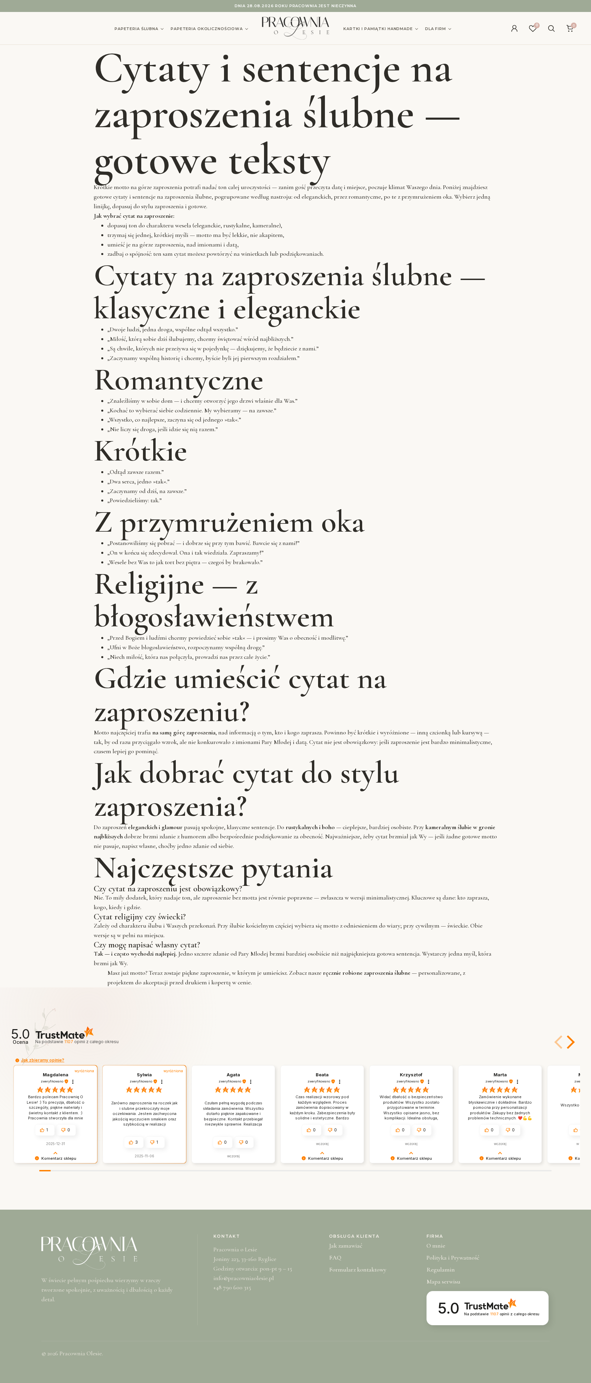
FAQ (335, 1257)
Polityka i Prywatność (452, 1257)
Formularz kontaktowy (357, 1269)
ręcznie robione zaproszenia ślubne (366, 972)
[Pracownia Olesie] (295, 28)
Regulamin (440, 1269)
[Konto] (514, 28)
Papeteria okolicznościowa (207, 28)
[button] (569, 1042)
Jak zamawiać (345, 1245)
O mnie (435, 1245)
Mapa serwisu (443, 1281)
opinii (91, 1041)
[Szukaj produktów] (551, 28)
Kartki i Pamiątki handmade (378, 28)
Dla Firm (435, 28)
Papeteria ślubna (136, 28)
